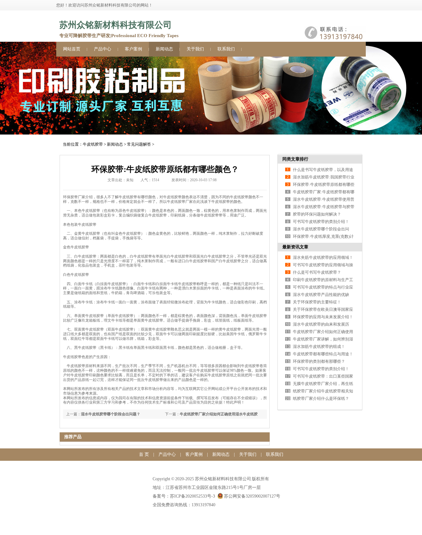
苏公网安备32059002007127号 (252, 496)
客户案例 (133, 49)
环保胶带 (70, 197)
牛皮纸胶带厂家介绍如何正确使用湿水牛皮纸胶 (219, 414)
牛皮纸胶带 (93, 144)
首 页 (144, 454)
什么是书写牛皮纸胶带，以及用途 (323, 169)
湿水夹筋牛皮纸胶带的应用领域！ (323, 257)
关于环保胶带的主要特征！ (317, 302)
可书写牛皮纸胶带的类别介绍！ (321, 221)
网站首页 (71, 49)
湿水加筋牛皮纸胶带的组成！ (319, 346)
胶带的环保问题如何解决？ (317, 214)
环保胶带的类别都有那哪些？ (319, 361)
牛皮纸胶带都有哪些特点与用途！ (323, 354)
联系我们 (226, 49)
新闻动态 (164, 49)
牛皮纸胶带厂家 (180, 201)
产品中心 (102, 49)
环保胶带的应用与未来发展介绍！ (323, 317)
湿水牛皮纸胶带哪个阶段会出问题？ (110, 414)
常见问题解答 (139, 144)
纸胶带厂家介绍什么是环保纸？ (321, 398)
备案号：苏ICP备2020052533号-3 (184, 496)
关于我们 (195, 49)
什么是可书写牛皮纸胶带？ (317, 272)
